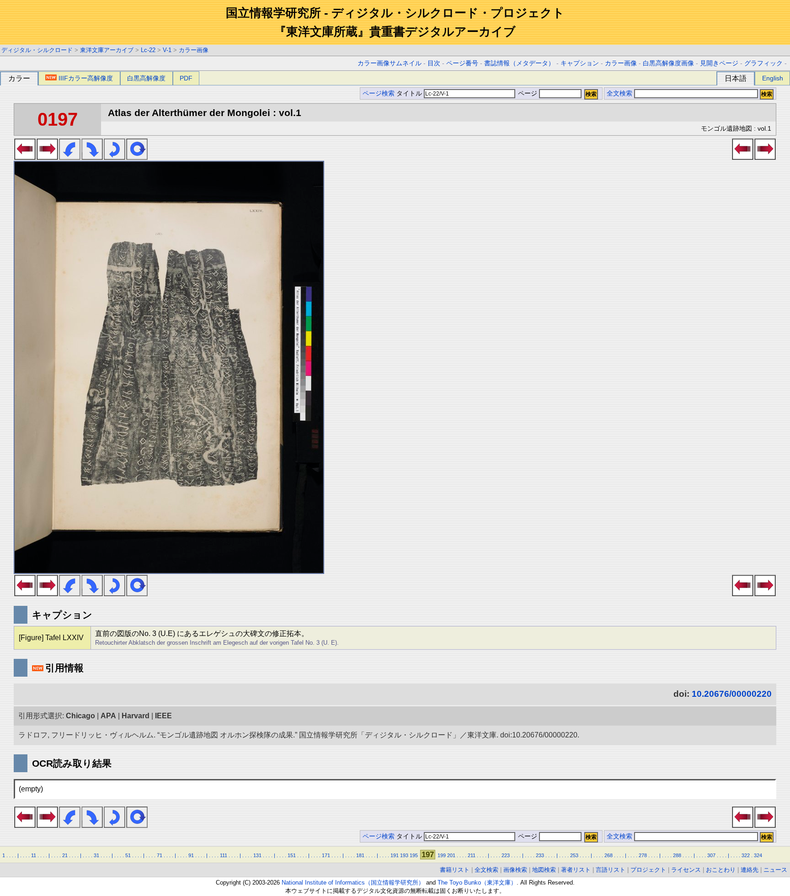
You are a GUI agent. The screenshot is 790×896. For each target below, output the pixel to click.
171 (326, 855)
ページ (527, 93)
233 (540, 855)
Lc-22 (148, 50)
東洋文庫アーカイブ (106, 50)
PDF (186, 78)
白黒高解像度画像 (668, 63)
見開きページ (719, 63)
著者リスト (576, 869)
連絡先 (749, 869)
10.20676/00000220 (732, 694)
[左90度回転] (69, 157)
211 (471, 855)
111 (223, 855)
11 (33, 855)
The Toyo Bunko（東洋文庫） (477, 882)
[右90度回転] (92, 157)
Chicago (80, 716)
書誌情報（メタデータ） (519, 63)
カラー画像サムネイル (390, 63)
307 (711, 855)
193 (404, 855)
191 (394, 855)
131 (257, 855)
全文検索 (619, 93)
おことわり (721, 869)
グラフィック (763, 63)
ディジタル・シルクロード (37, 50)
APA (108, 716)
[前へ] (25, 157)
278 (643, 855)
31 (96, 855)
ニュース (775, 869)
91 (191, 855)
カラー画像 (193, 50)
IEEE (163, 716)
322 (746, 855)
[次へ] (47, 157)
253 (574, 855)
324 (758, 855)
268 (608, 855)
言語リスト (610, 869)
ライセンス (686, 869)
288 (677, 855)
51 (128, 855)
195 (414, 855)
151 (292, 855)
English (772, 78)
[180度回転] (114, 157)
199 (442, 855)
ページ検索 (379, 93)
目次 (433, 63)
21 (65, 855)
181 (360, 855)
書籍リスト (455, 869)
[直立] (137, 157)
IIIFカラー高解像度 (86, 78)
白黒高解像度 (146, 78)
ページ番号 (462, 63)
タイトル (410, 93)
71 (159, 855)
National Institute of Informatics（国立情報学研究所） (353, 882)
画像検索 (515, 869)
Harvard (135, 716)
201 (451, 855)
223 (506, 855)
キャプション (579, 63)
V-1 (167, 50)
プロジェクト (648, 869)
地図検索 (544, 869)
